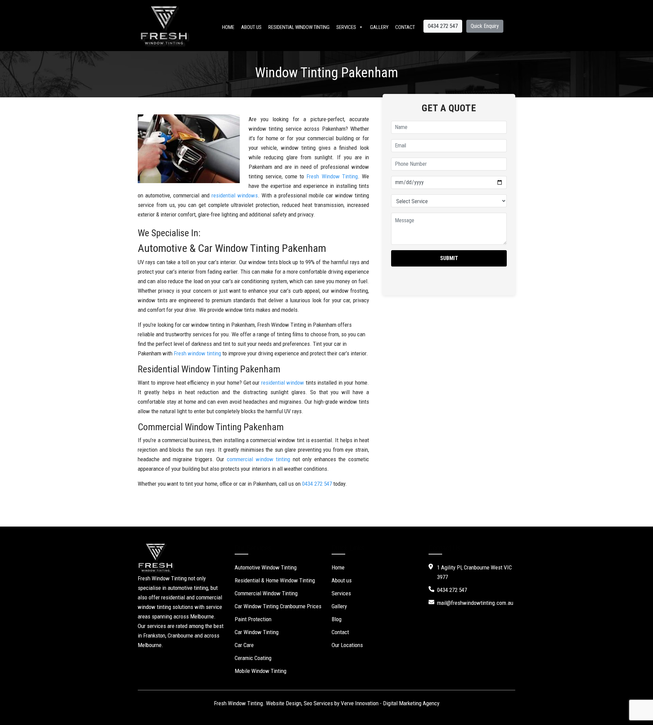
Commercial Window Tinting (266, 593)
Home (228, 27)
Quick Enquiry (485, 26)
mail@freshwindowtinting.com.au (475, 602)
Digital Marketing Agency (411, 703)
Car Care (244, 645)
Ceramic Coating (253, 658)
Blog (336, 619)
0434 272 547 (443, 26)
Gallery (379, 27)
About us (251, 27)
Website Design (283, 703)
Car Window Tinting (257, 632)
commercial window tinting (258, 459)
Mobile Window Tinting (260, 670)
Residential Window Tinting (299, 27)
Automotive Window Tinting (266, 567)
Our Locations (347, 645)
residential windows (235, 195)
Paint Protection (253, 619)
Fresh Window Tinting (331, 176)
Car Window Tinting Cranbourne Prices (278, 606)
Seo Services (318, 703)
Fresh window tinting (197, 353)
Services (346, 27)
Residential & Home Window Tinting (275, 580)
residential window (282, 382)
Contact (405, 27)
